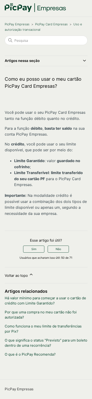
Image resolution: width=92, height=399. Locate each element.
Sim (33, 249)
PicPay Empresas (17, 24)
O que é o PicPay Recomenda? (30, 354)
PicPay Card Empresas (51, 24)
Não (58, 249)
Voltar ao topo (17, 275)
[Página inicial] (35, 10)
